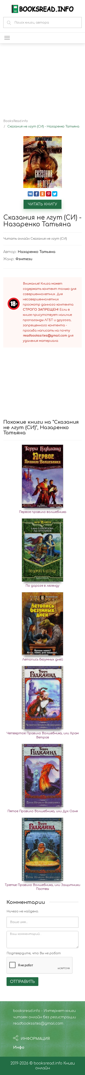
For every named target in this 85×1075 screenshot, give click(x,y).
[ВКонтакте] (30, 193)
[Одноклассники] (42, 193)
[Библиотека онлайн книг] (42, 8)
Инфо (18, 1047)
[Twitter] (54, 193)
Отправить (22, 981)
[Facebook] (36, 193)
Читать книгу (42, 204)
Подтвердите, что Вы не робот (34, 953)
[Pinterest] (48, 193)
